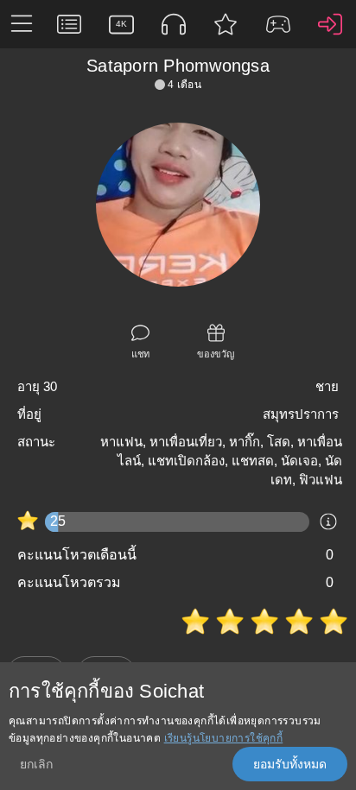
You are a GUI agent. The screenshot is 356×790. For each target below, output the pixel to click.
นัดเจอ (299, 460)
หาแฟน (121, 441)
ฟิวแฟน (320, 479)
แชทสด (253, 460)
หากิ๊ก (244, 441)
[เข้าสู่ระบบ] (330, 24)
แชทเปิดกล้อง (186, 460)
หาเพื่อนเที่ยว (185, 441)
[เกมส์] (277, 24)
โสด (278, 441)
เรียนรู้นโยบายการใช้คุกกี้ (223, 738)
